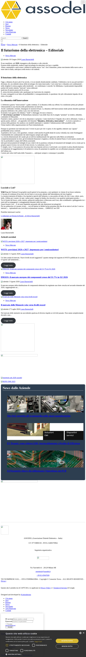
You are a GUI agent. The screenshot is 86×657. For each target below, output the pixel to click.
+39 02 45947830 (43, 575)
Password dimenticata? (10, 625)
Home (3, 45)
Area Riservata (10, 32)
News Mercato (12, 45)
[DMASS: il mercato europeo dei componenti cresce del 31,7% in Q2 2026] (43, 269)
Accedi (9, 627)
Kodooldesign (26, 595)
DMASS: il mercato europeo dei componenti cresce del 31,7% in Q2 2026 (34, 277)
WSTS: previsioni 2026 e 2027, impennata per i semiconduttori (30, 249)
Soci (7, 24)
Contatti (8, 34)
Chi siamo (9, 22)
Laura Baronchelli (27, 59)
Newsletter (9, 30)
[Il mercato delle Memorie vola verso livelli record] (43, 297)
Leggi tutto (8, 265)
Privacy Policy (46, 588)
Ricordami (10, 624)
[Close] (83, 2)
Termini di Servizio (60, 588)
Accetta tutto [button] (67, 641)
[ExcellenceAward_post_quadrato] (17, 351)
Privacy (3, 581)
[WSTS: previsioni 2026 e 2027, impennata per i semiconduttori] (43, 241)
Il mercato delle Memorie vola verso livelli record (23, 305)
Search (25, 38)
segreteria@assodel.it (43, 571)
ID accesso (9, 619)
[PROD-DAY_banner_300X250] (17, 183)
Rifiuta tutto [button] (67, 646)
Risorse (8, 26)
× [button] (83, 633)
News (7, 28)
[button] (30, 654)
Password (8, 621)
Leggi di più (38, 641)
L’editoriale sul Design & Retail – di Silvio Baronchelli (20, 216)
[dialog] (43, 643)
